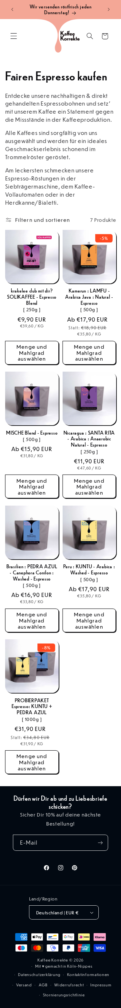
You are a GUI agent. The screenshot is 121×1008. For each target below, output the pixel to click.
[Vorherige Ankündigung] (12, 9)
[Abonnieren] (100, 842)
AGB (43, 984)
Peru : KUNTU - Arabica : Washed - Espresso (89, 569)
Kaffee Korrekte (52, 960)
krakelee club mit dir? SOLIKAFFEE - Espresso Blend (31, 297)
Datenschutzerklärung (39, 974)
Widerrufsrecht (69, 984)
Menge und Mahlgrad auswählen (31, 352)
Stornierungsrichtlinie (64, 995)
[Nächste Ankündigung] (109, 9)
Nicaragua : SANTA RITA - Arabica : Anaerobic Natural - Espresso (89, 439)
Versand (24, 984)
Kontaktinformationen (88, 974)
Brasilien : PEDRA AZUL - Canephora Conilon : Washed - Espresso (31, 572)
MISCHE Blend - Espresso (31, 433)
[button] (13, 36)
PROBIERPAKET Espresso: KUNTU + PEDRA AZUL (32, 706)
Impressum (101, 984)
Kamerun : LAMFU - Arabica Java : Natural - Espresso (89, 297)
